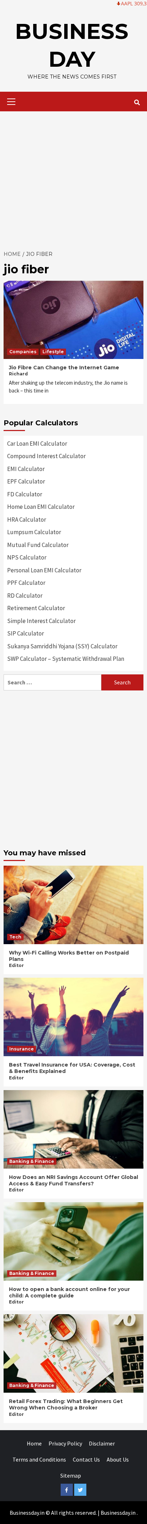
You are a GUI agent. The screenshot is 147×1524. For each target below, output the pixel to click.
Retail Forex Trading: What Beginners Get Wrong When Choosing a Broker (66, 1404)
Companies (22, 351)
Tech (15, 937)
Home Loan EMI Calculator (41, 507)
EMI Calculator (26, 469)
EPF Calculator (26, 481)
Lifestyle (53, 351)
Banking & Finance (31, 1161)
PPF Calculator (26, 583)
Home (34, 1443)
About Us (118, 1459)
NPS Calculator (26, 557)
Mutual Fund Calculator (38, 545)
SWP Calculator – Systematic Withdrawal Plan (65, 659)
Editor (16, 965)
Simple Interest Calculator (41, 621)
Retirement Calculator (36, 608)
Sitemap (70, 1475)
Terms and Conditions (39, 1459)
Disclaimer (102, 1443)
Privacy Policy (65, 1443)
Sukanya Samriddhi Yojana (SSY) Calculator (62, 646)
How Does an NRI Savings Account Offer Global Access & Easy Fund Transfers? (73, 1180)
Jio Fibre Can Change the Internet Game (64, 367)
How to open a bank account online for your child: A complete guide (69, 1292)
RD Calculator (24, 595)
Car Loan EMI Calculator (37, 443)
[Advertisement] (73, 179)
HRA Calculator (26, 519)
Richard (18, 373)
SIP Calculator (25, 633)
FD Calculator (24, 494)
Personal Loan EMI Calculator (44, 570)
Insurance (21, 1049)
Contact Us (86, 1459)
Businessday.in (118, 1512)
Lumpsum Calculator (34, 532)
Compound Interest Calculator (46, 456)
